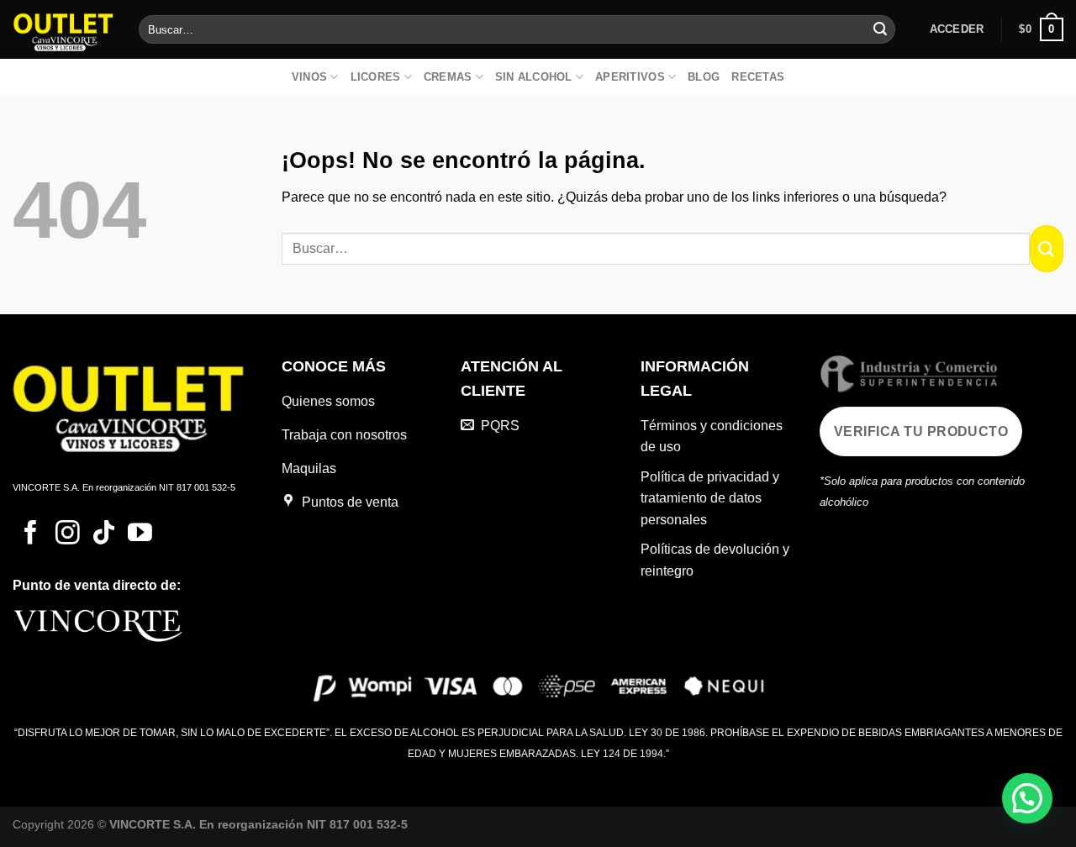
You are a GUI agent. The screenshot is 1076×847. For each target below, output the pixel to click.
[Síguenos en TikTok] (104, 534)
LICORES (376, 77)
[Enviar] (880, 29)
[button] (1027, 798)
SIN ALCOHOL (533, 77)
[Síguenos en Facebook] (30, 534)
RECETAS (757, 77)
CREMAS (448, 77)
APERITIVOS (630, 77)
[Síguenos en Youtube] (140, 534)
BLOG (704, 77)
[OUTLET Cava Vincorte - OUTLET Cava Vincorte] (63, 29)
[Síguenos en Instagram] (67, 534)
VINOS (309, 77)
